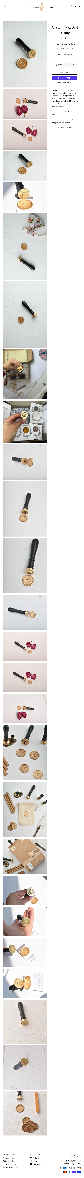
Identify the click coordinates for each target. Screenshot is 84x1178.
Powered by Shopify (72, 1163)
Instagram (36, 1161)
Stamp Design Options (65, 44)
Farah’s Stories (9, 1155)
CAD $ (75, 1156)
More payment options (64, 82)
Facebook (36, 1155)
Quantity (59, 65)
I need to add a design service (65, 55)
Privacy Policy (9, 1158)
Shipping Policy (9, 1164)
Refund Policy (9, 1161)
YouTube (36, 1164)
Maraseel (77, 1161)
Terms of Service (10, 1167)
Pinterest (36, 1158)
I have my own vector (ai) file (65, 49)
